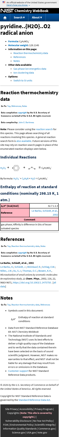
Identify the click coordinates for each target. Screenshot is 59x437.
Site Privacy (11, 409)
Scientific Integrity (45, 424)
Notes (16, 60)
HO (3, 167)
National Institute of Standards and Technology (7, 11)
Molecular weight (18, 45)
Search (18, 17)
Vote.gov (42, 432)
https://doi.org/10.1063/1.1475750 (32, 282)
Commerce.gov (46, 428)
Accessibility (26, 409)
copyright (22, 112)
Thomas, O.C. (29, 270)
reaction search (44, 129)
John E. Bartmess (26, 122)
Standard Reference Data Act (34, 399)
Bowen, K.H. (44, 270)
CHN (25, 178)
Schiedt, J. (20, 266)
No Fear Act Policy (43, 420)
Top (8, 106)
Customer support (18, 370)
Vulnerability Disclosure (18, 420)
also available (23, 141)
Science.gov (18, 432)
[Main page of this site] (5, 18)
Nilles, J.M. (6, 270)
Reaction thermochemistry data (30, 53)
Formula (13, 41)
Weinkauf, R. (34, 266)
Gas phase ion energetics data (29, 68)
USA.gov (31, 432)
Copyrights (13, 412)
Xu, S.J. (17, 270)
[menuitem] (5, 18)
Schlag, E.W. (48, 266)
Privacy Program (44, 409)
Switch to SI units (22, 80)
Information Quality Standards (20, 428)
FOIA (5, 424)
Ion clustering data (23, 72)
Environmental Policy (21, 424)
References (19, 57)
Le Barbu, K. (6, 266)
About (36, 17)
